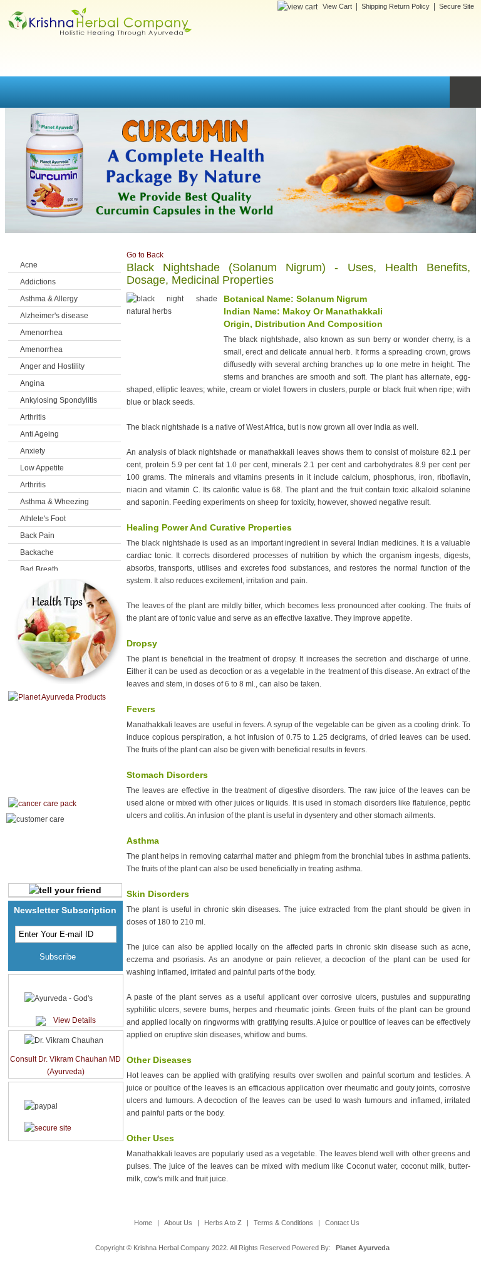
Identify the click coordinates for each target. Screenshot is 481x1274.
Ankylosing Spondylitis (58, 400)
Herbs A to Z (223, 1222)
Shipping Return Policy (395, 6)
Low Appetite (42, 468)
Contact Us (342, 1222)
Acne (29, 265)
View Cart (337, 6)
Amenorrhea (41, 332)
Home (143, 1222)
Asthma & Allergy (49, 298)
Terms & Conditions (283, 1222)
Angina (32, 383)
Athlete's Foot (43, 518)
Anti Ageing (39, 434)
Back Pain (37, 535)
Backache (37, 552)
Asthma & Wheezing (54, 501)
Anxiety (32, 451)
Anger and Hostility (52, 366)
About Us (178, 1222)
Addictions (38, 281)
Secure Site (456, 6)
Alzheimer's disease (54, 315)
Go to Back (145, 255)
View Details (74, 1020)
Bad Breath (39, 569)
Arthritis (33, 417)
